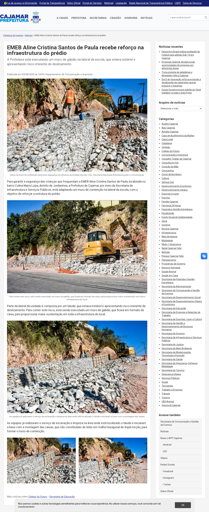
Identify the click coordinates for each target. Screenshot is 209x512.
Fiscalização (168, 213)
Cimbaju (166, 147)
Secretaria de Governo (173, 333)
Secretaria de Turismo (173, 370)
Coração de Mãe (170, 166)
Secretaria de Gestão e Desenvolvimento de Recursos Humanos (177, 326)
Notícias (147, 18)
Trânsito (166, 393)
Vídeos (164, 458)
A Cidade (62, 18)
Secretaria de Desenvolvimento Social (181, 297)
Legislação (121, 3)
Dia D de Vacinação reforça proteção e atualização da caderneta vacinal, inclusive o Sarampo (181, 82)
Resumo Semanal (171, 267)
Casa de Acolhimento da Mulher (178, 135)
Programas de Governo (173, 263)
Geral (164, 221)
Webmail (108, 3)
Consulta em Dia (170, 162)
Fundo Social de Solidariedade (177, 217)
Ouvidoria (130, 18)
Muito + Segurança (171, 244)
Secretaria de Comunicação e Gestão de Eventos (180, 423)
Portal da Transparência (52, 3)
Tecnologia (167, 386)
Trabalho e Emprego (172, 389)
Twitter (167, 484)
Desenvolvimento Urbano (175, 190)
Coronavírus (168, 170)
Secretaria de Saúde (172, 359)
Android (167, 444)
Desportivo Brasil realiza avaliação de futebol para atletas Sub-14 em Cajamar (181, 54)
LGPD (178, 3)
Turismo (166, 397)
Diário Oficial (73, 3)
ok (182, 505)
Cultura (165, 178)
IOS (165, 451)
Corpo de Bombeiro (172, 174)
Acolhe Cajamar (170, 124)
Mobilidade (167, 240)
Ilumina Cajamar (170, 228)
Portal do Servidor (92, 3)
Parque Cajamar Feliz (173, 256)
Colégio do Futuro (37, 496)
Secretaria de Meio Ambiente (177, 348)
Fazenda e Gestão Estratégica (177, 209)
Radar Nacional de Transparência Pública (151, 3)
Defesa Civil (168, 182)
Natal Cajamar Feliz (172, 248)
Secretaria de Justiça (173, 344)
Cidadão (115, 18)
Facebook (168, 471)
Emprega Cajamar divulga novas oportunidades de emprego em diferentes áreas (178, 65)
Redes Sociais (168, 464)
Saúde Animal (169, 271)
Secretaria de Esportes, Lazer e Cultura (182, 319)
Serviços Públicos (171, 378)
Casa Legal (167, 139)
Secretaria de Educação (62, 496)
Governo (166, 225)
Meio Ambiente (169, 236)
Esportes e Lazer (170, 194)
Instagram (168, 478)
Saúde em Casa (170, 275)
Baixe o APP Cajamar (171, 438)
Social (165, 382)
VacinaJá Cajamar (171, 405)
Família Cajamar (170, 201)
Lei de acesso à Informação (22, 3)
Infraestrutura (169, 232)
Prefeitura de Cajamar (20, 17)
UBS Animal (168, 401)
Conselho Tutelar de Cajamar (177, 159)
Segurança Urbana (171, 374)
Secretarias (98, 18)
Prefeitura (78, 18)
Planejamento (169, 260)
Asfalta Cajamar (170, 131)
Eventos (166, 197)
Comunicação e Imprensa (175, 155)
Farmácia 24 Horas (171, 205)
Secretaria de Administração (176, 286)
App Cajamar (168, 127)
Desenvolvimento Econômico (177, 186)
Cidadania (167, 143)
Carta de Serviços (192, 3)
